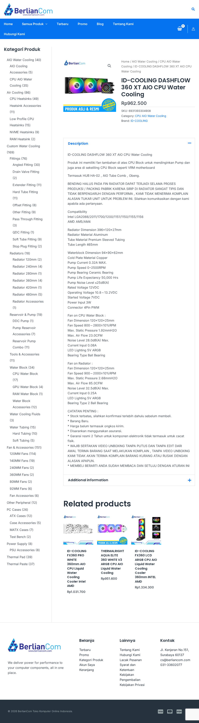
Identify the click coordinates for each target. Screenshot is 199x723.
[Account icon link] (193, 29)
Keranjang (86, 670)
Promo (84, 655)
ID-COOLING (139, 120)
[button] (193, 9)
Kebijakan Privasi (132, 685)
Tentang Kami (130, 650)
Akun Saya (87, 665)
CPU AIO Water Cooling (150, 115)
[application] (45, 24)
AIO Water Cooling (144, 61)
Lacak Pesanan (131, 660)
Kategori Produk (91, 660)
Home (125, 61)
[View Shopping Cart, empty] (179, 29)
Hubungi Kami (130, 655)
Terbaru (85, 650)
